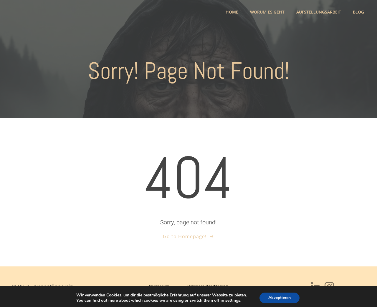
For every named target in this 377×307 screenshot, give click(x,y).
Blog (358, 12)
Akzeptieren (279, 298)
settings (232, 300)
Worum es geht (267, 12)
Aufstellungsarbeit (318, 12)
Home (232, 12)
